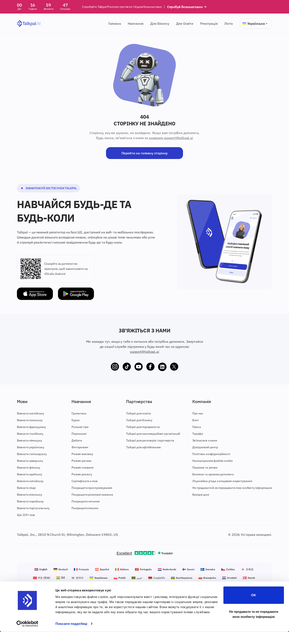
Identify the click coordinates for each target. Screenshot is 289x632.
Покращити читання (85, 501)
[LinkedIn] (162, 367)
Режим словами (83, 467)
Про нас (197, 413)
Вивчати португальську (33, 508)
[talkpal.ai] (28, 23)
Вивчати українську (30, 447)
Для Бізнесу (159, 23)
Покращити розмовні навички (92, 494)
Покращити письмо (85, 508)
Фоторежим (80, 447)
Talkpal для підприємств (143, 427)
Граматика (79, 413)
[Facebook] (150, 367)
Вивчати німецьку (29, 440)
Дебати (77, 440)
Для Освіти (184, 23)
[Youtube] (138, 367)
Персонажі (79, 434)
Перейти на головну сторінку (144, 153)
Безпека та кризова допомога (213, 474)
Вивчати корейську (30, 501)
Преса (196, 427)
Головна (114, 23)
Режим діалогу (82, 474)
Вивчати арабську (29, 474)
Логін (228, 23)
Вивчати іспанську (30, 420)
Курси (76, 420)
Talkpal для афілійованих (143, 447)
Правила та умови (204, 467)
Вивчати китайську (30, 481)
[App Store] (35, 294)
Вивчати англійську (30, 413)
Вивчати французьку (31, 427)
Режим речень (82, 461)
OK (253, 595)
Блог (195, 420)
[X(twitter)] (174, 367)
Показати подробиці (71, 623)
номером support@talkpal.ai (171, 138)
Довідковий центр (205, 447)
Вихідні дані (200, 494)
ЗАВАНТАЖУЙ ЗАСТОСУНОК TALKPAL (51, 188)
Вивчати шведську (30, 461)
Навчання (136, 23)
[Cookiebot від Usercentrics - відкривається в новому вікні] (27, 624)
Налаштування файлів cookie (212, 461)
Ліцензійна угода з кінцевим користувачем (222, 481)
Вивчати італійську (30, 434)
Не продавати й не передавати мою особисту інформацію (232, 488)
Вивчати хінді (26, 488)
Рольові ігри (80, 427)
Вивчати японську (29, 494)
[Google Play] (76, 294)
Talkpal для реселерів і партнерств (150, 440)
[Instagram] (115, 367)
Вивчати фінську (28, 467)
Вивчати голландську (32, 454)
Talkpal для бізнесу (139, 420)
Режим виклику (82, 454)
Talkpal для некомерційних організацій (153, 434)
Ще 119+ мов (26, 515)
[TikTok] (126, 367)
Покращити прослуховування (92, 488)
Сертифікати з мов (84, 481)
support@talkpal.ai (144, 352)
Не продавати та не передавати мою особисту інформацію (253, 614)
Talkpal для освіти (138, 413)
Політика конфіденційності (211, 454)
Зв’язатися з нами (204, 440)
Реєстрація (208, 23)
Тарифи (197, 434)
